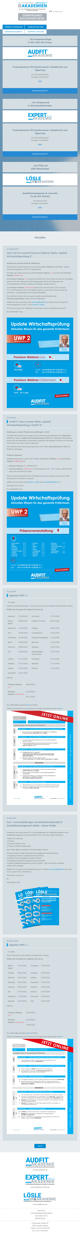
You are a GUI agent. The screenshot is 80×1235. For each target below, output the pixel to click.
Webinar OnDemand (13, 27)
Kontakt (41, 1211)
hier (29, 705)
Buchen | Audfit (38, 305)
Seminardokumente (13, 32)
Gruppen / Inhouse (35, 32)
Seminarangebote (40, 91)
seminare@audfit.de (39, 302)
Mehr (40, 1146)
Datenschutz (41, 1216)
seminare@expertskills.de (40, 1187)
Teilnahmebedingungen (41, 1213)
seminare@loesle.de (40, 1204)
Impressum (40, 1218)
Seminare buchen (35, 27)
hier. (61, 708)
